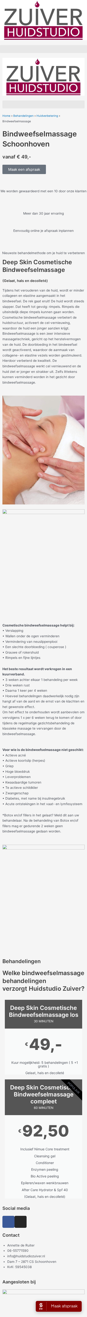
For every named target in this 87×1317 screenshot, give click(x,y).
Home (6, 115)
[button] (43, 49)
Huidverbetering (47, 115)
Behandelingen (23, 115)
